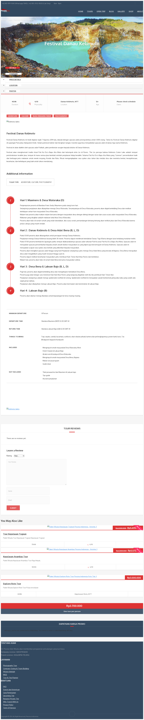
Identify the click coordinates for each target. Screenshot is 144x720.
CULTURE (25, 116)
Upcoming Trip (8, 696)
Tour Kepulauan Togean (14, 534)
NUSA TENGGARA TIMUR (42, 116)
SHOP (131, 11)
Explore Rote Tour (12, 583)
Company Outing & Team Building (16, 669)
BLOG (111, 11)
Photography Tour (10, 665)
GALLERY (121, 11)
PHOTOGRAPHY (61, 116)
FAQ (4, 686)
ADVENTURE (12, 116)
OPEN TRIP (101, 11)
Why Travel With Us (10, 702)
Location (13, 85)
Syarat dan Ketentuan (11, 690)
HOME (80, 11)
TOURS (90, 11)
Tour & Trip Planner (10, 678)
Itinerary (13, 74)
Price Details (15, 79)
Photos (12, 91)
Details (12, 68)
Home (3, 20)
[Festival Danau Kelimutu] (13, 409)
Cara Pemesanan (9, 693)
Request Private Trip (11, 699)
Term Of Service (9, 708)
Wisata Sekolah (9, 672)
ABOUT (140, 11)
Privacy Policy (8, 705)
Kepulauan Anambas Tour (15, 556)
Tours (9, 20)
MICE (5, 675)
